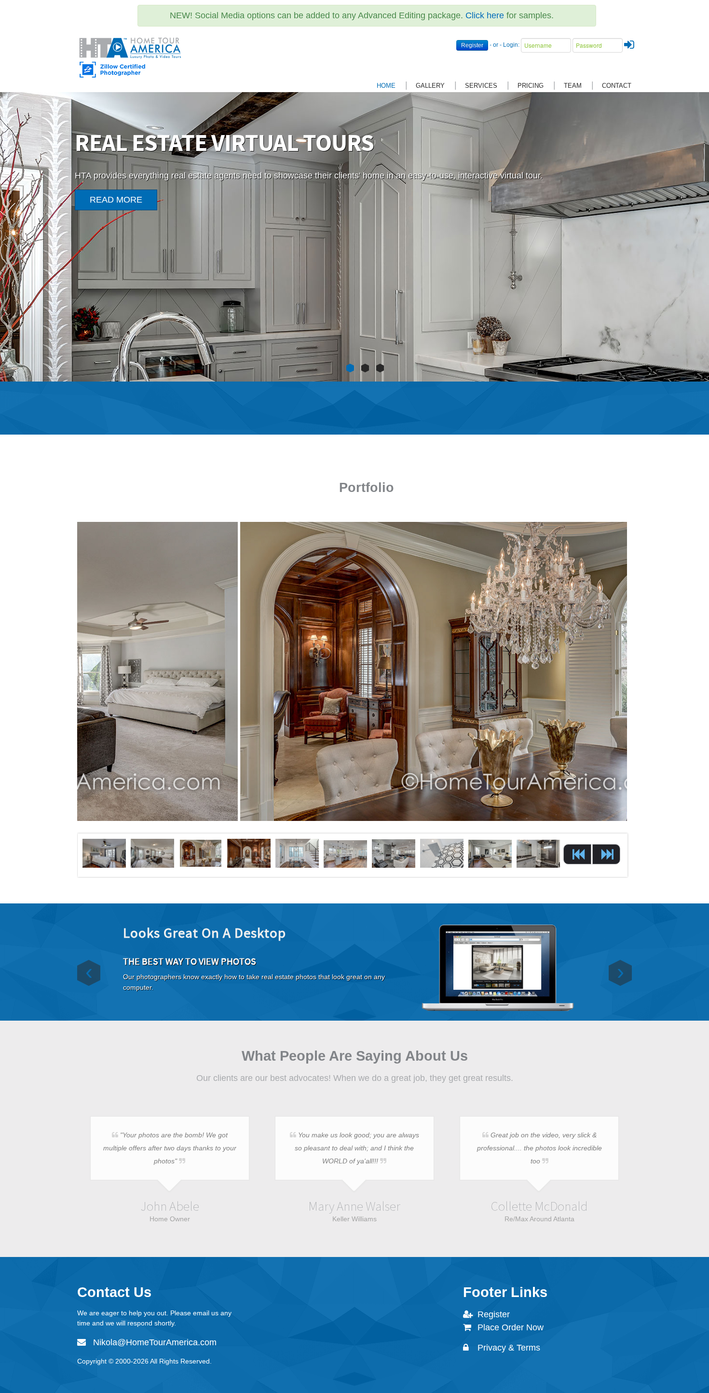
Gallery (430, 85)
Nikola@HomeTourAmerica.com (155, 1342)
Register (472, 45)
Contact (616, 85)
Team (573, 85)
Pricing (531, 85)
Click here (484, 15)
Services (481, 85)
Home (386, 85)
